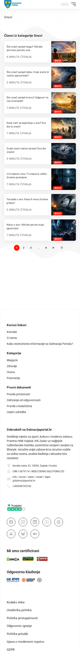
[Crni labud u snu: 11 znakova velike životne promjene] (63, 179)
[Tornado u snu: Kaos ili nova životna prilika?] (63, 204)
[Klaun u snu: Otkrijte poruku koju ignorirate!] (63, 230)
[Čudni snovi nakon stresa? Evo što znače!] (63, 153)
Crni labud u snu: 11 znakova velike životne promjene (27, 175)
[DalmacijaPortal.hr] (13, 4)
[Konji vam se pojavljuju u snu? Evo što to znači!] (63, 128)
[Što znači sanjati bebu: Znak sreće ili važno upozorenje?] (63, 77)
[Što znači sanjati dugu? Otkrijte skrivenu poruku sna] (63, 51)
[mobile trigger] (72, 4)
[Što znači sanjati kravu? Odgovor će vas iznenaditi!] (63, 103)
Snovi (57, 60)
